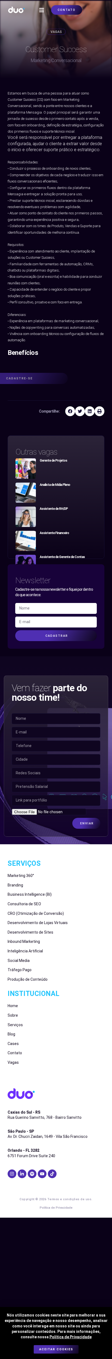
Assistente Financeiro (54, 533)
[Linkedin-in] (22, 1173)
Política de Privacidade (70, 1337)
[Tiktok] (52, 1173)
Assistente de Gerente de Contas (62, 557)
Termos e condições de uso (69, 1199)
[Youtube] (42, 1173)
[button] (42, 10)
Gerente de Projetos (53, 460)
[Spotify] (32, 1173)
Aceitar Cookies (56, 1349)
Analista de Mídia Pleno (55, 485)
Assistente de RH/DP (54, 509)
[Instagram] (12, 1173)
